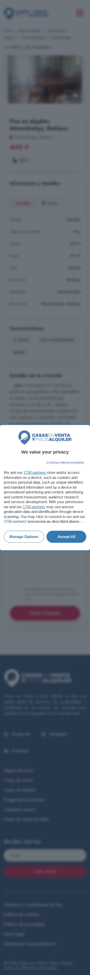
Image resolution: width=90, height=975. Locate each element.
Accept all (66, 536)
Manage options (24, 536)
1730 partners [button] (35, 472)
